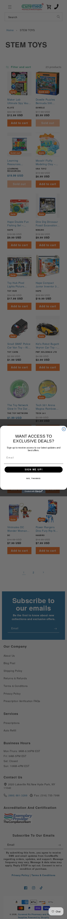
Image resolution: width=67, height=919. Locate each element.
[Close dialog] (64, 429)
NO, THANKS (33, 478)
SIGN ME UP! (33, 469)
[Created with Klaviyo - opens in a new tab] (33, 491)
